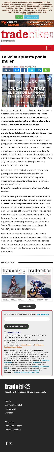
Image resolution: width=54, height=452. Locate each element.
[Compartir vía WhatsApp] (46, 70)
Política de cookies (13, 430)
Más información (31, 17)
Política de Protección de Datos (26, 372)
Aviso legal (9, 422)
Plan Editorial (10, 409)
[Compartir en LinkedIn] (38, 70)
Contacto (9, 413)
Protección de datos (13, 426)
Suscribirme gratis (16, 326)
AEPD (36, 370)
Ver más (27, 306)
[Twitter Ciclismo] (10, 443)
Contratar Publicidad (13, 405)
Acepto (19, 17)
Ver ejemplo (43, 314)
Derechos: (37, 362)
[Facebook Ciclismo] (6, 443)
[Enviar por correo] (16, 70)
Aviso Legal (26, 345)
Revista (8, 401)
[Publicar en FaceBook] (24, 70)
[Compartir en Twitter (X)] (31, 70)
